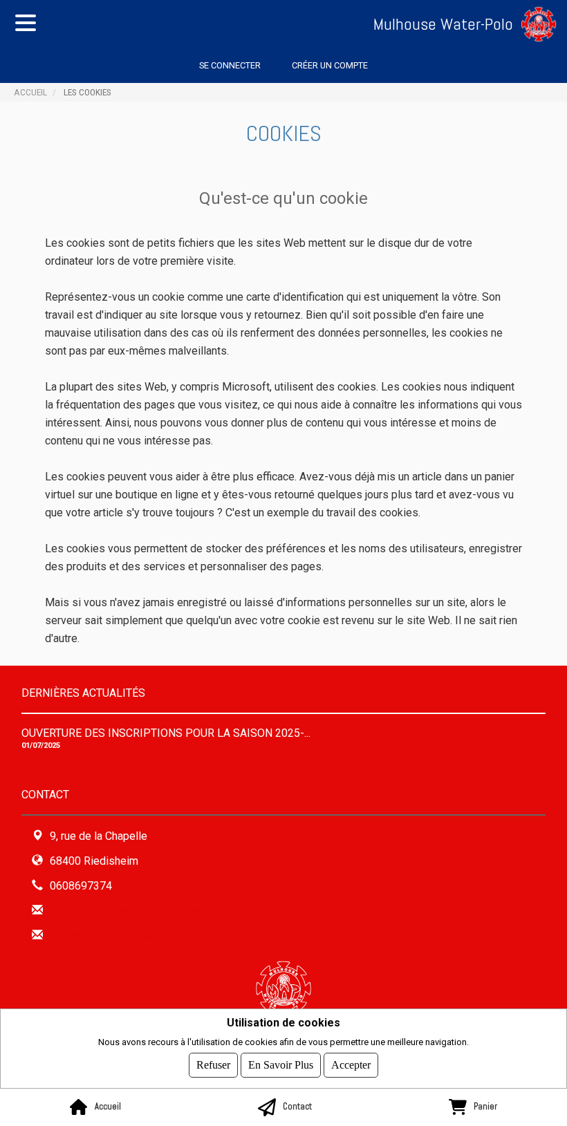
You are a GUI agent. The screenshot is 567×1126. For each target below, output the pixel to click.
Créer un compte (330, 65)
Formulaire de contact (105, 934)
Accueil (30, 91)
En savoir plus (52, 756)
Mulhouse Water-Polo (443, 24)
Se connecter (230, 65)
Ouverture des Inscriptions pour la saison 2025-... (165, 733)
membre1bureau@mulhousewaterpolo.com (156, 910)
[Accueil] (544, 24)
